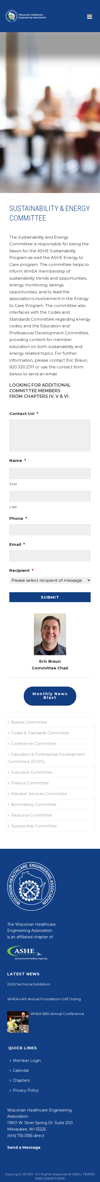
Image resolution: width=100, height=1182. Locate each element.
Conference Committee (33, 743)
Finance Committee (30, 783)
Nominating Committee (34, 804)
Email (17, 544)
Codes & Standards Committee (40, 733)
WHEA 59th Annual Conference (57, 1013)
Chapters (21, 1080)
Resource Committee (31, 815)
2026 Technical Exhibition (28, 984)
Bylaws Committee (29, 722)
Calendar (21, 1070)
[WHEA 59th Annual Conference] (18, 1022)
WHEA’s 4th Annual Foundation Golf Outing (44, 999)
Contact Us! (23, 413)
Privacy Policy (26, 1090)
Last (13, 507)
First (13, 484)
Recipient (21, 570)
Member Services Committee (39, 793)
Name (17, 460)
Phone (18, 518)
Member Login (27, 1060)
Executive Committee (32, 772)
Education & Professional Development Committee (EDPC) (46, 758)
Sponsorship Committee (34, 826)
